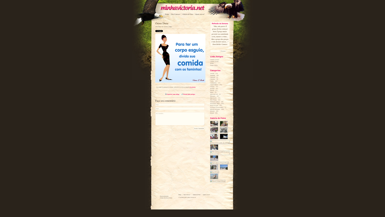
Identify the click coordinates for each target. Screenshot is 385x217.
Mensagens (212, 96)
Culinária (212, 86)
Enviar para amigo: (189, 94)
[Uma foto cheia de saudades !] (224, 132)
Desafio (212, 63)
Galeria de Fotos (187, 14)
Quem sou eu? (200, 14)
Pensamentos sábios (215, 103)
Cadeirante (212, 77)
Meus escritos (213, 98)
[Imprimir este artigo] (166, 94)
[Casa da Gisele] (214, 169)
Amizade (212, 73)
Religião (212, 113)
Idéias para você (214, 94)
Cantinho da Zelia (214, 61)
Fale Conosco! (175, 14)
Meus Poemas (213, 100)
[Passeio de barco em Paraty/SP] (220, 143)
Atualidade (193, 87)
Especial (212, 90)
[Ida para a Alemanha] (214, 149)
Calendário (212, 79)
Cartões (212, 81)
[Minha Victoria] (182, 10)
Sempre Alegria (213, 65)
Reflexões (212, 111)
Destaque (212, 88)
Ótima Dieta (161, 23)
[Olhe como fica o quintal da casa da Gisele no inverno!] (220, 154)
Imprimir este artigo (173, 94)
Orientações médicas (215, 101)
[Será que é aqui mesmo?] (224, 139)
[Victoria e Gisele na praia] (214, 179)
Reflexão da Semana (215, 109)
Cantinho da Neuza (214, 59)
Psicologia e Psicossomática (216, 107)
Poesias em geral (214, 105)
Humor (211, 92)
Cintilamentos (213, 83)
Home (167, 14)
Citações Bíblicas (214, 84)
